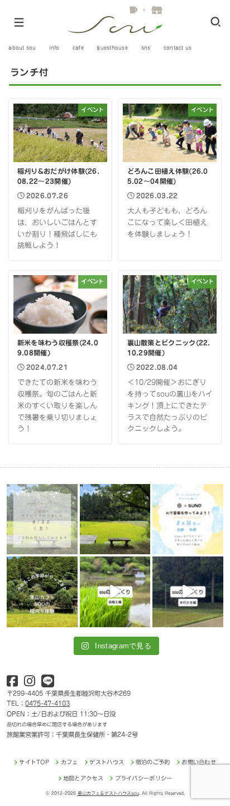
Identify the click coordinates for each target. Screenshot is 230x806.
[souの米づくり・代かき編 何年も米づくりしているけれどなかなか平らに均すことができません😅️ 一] (187, 591)
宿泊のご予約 (153, 762)
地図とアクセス (83, 778)
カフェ (69, 762)
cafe (78, 47)
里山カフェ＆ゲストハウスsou (108, 793)
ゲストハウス (106, 762)
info (54, 47)
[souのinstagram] (29, 683)
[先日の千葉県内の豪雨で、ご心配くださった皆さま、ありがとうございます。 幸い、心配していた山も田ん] (115, 519)
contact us (178, 47)
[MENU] (19, 27)
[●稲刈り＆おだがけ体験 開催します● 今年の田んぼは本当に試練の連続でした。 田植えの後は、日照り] (42, 591)
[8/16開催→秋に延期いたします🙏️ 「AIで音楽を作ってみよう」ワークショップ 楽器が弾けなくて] (187, 519)
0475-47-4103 (47, 703)
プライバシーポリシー (143, 778)
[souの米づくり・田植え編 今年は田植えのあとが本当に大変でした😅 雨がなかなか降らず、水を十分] (115, 591)
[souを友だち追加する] (47, 683)
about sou (22, 47)
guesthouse (112, 47)
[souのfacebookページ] (12, 683)
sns (146, 47)
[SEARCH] (216, 22)
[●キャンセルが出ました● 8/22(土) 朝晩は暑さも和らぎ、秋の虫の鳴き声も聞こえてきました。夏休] (42, 519)
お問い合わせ (198, 762)
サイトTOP (34, 762)
